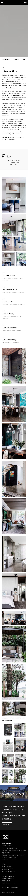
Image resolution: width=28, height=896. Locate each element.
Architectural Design (14, 162)
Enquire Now (6, 824)
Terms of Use (13, 859)
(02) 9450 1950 (5, 869)
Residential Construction (14, 160)
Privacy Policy (5, 859)
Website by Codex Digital (8, 892)
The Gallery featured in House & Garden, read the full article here (13, 138)
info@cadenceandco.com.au (8, 871)
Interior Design (14, 164)
